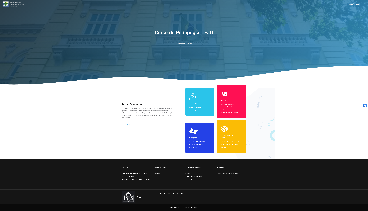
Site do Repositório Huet (193, 176)
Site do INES (189, 173)
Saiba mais (181, 44)
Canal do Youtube (191, 180)
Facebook (157, 173)
